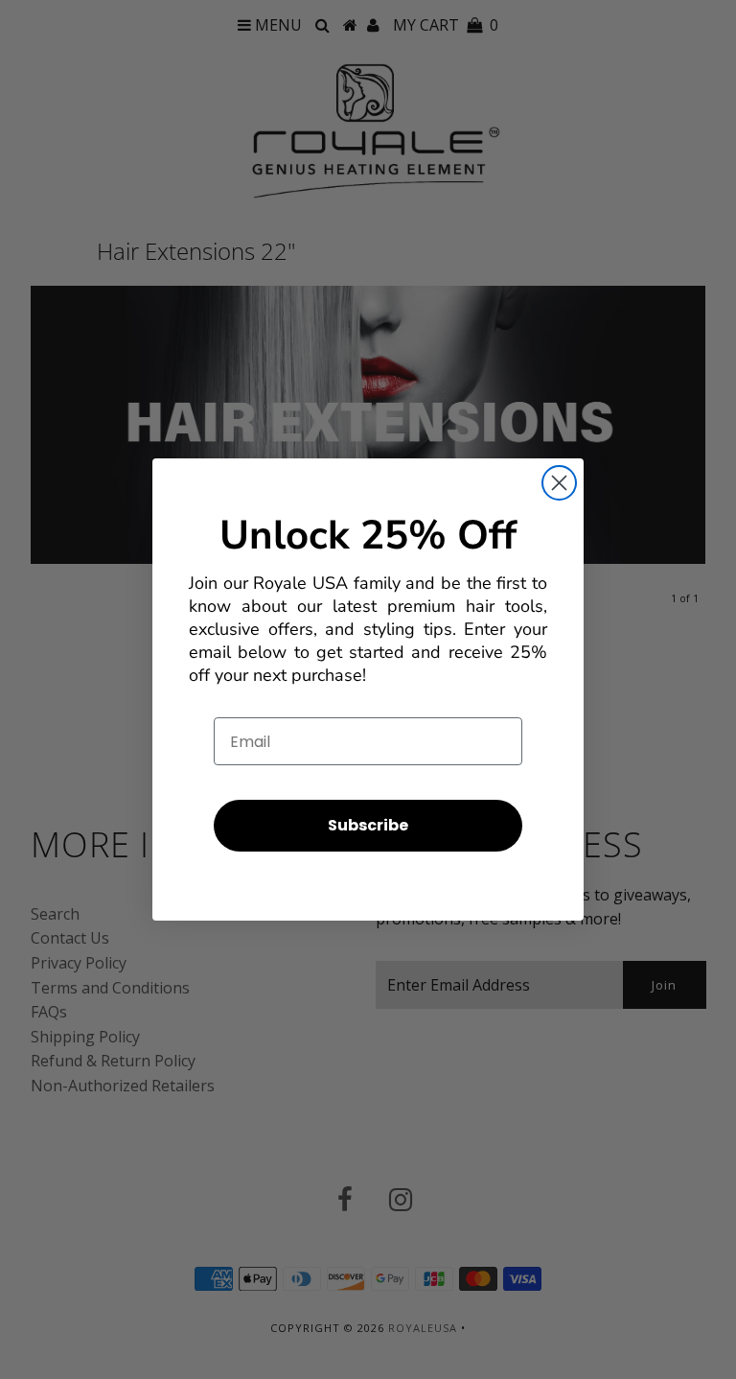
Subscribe (368, 825)
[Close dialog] (559, 483)
